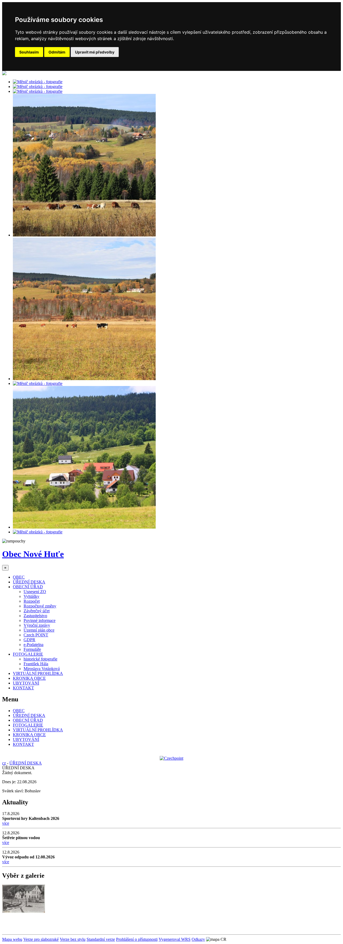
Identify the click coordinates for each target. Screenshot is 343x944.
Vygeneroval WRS (175, 939)
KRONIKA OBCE (29, 678)
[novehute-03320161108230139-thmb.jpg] (23, 911)
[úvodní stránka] (37, 81)
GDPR (29, 639)
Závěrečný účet (37, 611)
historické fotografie (40, 659)
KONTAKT (23, 688)
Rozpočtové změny (40, 606)
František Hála (36, 664)
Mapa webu (12, 939)
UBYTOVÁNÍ (26, 683)
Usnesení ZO (35, 591)
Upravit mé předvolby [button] (94, 52)
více (5, 823)
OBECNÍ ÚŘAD (28, 586)
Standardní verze (101, 939)
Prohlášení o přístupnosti (137, 939)
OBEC (19, 577)
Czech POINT (36, 635)
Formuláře (32, 649)
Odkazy (198, 939)
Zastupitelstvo (35, 615)
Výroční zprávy (37, 625)
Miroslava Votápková (42, 668)
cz (4, 763)
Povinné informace (39, 620)
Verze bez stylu (72, 939)
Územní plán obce (39, 630)
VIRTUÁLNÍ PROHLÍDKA (38, 673)
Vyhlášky (31, 596)
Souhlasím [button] (29, 52)
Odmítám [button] (57, 52)
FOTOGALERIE (28, 654)
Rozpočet (32, 601)
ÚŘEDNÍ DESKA (29, 582)
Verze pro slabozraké (41, 939)
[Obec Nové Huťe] (4, 73)
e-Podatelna (33, 644)
